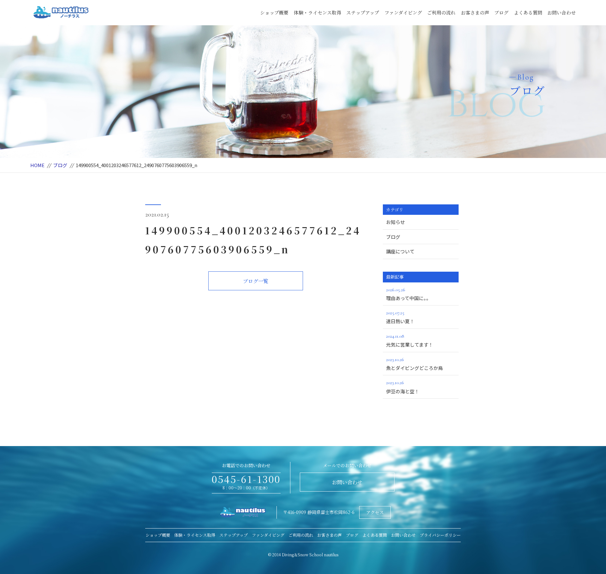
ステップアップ (362, 12)
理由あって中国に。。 (408, 294)
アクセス (375, 512)
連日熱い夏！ (400, 317)
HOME (37, 165)
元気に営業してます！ (409, 340)
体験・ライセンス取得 (317, 12)
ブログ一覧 (255, 281)
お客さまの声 (475, 12)
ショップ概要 (274, 12)
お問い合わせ (561, 12)
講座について (400, 251)
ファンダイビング (403, 12)
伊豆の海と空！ (402, 386)
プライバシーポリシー (440, 535)
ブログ (501, 12)
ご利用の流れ (441, 12)
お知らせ (395, 222)
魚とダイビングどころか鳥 (414, 363)
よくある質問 (528, 12)
